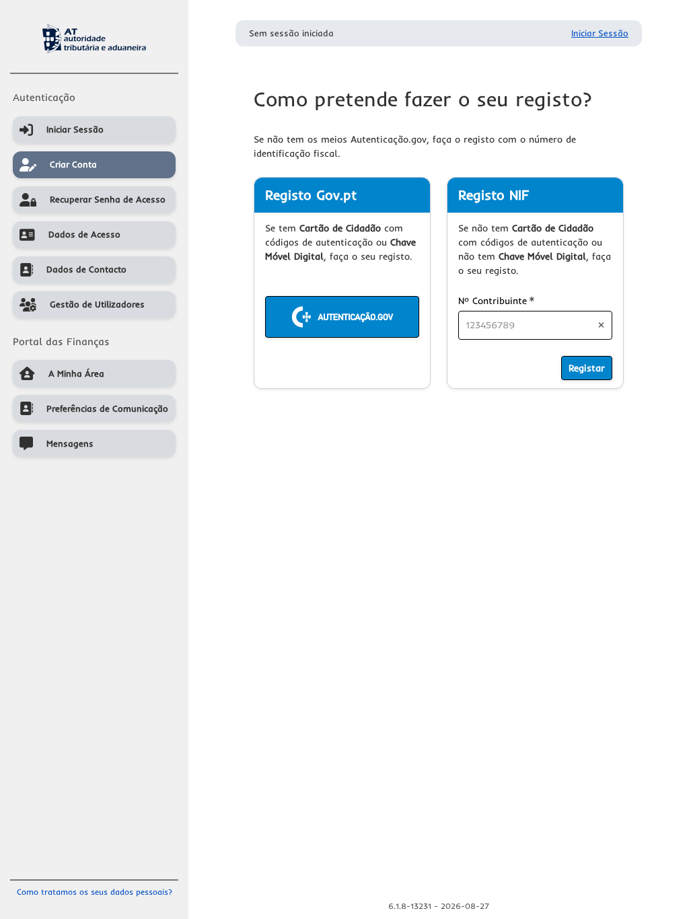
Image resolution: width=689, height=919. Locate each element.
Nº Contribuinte (496, 300)
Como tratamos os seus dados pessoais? (94, 892)
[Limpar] (601, 325)
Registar (587, 368)
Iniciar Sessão (599, 33)
